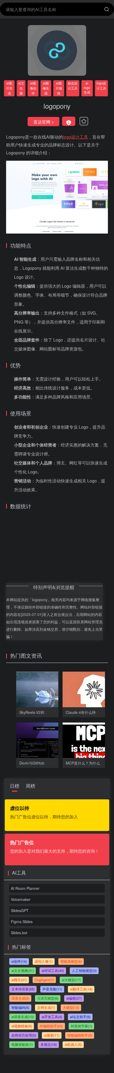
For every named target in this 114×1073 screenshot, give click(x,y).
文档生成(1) (46, 1007)
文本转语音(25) (22, 988)
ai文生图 (21, 88)
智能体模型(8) (71, 961)
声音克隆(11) (52, 988)
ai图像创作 (33, 88)
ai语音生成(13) (22, 1016)
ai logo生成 (87, 87)
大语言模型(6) (47, 998)
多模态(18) (49, 1044)
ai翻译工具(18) (81, 988)
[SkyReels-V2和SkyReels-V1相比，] (46, 692)
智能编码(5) (20, 1007)
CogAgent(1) (44, 979)
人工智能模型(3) (84, 970)
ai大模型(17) (71, 979)
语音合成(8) (20, 998)
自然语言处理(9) (23, 1035)
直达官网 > (43, 122)
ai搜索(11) (51, 1035)
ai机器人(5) (73, 1044)
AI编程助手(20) (51, 1025)
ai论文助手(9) (80, 1016)
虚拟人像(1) (43, 961)
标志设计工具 (72, 85)
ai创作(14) (19, 961)
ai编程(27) (74, 998)
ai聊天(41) (19, 979)
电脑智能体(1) (22, 1044)
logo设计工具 (101, 85)
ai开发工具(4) (52, 1016)
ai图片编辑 (59, 88)
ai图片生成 (9, 88)
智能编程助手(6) (79, 1035)
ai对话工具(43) (53, 970)
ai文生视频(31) (22, 970)
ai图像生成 (46, 88)
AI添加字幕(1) (81, 1025)
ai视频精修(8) (21, 1025)
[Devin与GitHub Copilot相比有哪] (46, 743)
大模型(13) (71, 1007)
